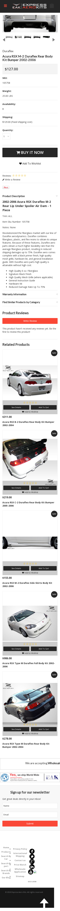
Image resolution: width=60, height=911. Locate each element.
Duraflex (7, 51)
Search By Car (6, 857)
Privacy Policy (20, 849)
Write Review (30, 320)
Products (6, 851)
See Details (16, 407)
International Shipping (20, 854)
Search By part (6, 865)
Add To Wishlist (31, 163)
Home (6, 847)
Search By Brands (6, 872)
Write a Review (12, 179)
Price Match (20, 864)
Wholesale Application (20, 870)
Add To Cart (44, 407)
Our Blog (6, 877)
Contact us (20, 860)
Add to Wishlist (31, 411)
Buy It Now (32, 152)
